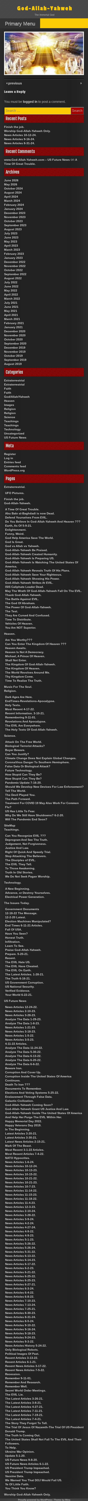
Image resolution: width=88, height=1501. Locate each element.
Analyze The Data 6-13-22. (23, 1056)
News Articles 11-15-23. (21, 1194)
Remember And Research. (23, 1382)
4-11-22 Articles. (16, 1043)
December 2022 (14, 262)
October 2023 (13, 221)
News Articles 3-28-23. (20, 1015)
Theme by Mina (62, 1500)
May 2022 (10, 290)
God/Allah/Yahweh (17, 396)
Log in (8, 458)
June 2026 (11, 180)
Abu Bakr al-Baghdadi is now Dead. (30, 513)
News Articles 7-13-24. (20, 1304)
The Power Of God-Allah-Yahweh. (28, 607)
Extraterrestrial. (14, 487)
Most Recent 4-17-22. (20, 709)
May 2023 (10, 241)
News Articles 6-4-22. (19, 1292)
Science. (10, 735)
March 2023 (12, 249)
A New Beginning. (17, 888)
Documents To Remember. (23, 1088)
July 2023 (10, 233)
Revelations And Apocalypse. (25, 721)
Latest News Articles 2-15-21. (25, 1141)
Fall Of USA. (13, 929)
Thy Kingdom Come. (19, 676)
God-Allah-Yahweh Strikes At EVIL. (29, 582)
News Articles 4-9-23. (19, 1235)
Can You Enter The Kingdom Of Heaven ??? (35, 644)
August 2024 (13, 192)
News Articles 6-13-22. (20, 1255)
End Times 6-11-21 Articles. (24, 925)
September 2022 (15, 274)
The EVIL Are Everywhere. (23, 725)
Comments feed (15, 466)
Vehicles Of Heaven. (19, 623)
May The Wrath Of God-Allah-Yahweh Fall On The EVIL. (43, 591)
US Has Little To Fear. (20, 811)
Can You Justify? (17, 754)
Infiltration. (12, 941)
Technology (12, 429)
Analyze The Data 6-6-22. (22, 1064)
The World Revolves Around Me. (27, 672)
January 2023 (13, 257)
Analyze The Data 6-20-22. (23, 1060)
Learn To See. (14, 945)
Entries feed (12, 462)
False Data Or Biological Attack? (27, 766)
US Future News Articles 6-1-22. (27, 1464)
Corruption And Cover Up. (23, 1072)
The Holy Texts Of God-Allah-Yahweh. (31, 729)
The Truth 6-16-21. (17, 978)
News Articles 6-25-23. (20, 1280)
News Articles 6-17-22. (20, 1264)
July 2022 (10, 282)
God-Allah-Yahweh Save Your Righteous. (33, 574)
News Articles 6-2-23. (19, 1268)
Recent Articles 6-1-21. (20, 1362)
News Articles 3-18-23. (20, 1031)
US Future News (15, 437)
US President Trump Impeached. (27, 1468)
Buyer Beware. (15, 750)
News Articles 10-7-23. (20, 1186)
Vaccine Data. (14, 1476)
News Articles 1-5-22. (19, 1035)
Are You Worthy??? (18, 639)
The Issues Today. (16, 903)
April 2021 (11, 315)
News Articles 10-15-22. (21, 1174)
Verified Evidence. (17, 990)
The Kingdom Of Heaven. (22, 668)
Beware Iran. (13, 1068)
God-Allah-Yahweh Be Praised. (26, 550)
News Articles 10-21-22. (21, 1178)
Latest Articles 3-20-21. (21, 1133)
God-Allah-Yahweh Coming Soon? (29, 1105)
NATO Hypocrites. (17, 1158)
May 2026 (10, 184)
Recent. (10, 958)
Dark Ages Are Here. (19, 697)
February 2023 (14, 253)
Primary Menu (20, 23)
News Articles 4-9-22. (19, 1231)
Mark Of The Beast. (18, 1145)
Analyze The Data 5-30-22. (23, 1051)
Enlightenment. (15, 529)
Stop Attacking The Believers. (25, 856)
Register (10, 454)
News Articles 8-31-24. (19, 143)
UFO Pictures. (14, 493)
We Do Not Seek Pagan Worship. (27, 876)
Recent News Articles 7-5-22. (25, 1370)
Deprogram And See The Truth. (26, 839)
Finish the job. (14, 126)
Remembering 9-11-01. (20, 717)
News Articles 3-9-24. (19, 1219)
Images (9, 405)
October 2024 (13, 188)
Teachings (11, 421)
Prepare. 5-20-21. (16, 954)
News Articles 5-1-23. (19, 1239)
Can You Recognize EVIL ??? (25, 835)
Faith (7, 388)
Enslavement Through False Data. (28, 1096)
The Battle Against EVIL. (22, 599)
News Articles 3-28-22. (20, 1215)
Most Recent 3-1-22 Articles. (24, 1149)
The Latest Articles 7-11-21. (24, 1410)
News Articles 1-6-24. (19, 1162)
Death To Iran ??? (17, 1084)
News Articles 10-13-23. (21, 1170)
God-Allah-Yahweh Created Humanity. (31, 554)
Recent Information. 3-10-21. (25, 713)
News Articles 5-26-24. (20, 1247)
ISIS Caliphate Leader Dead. (24, 586)
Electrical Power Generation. (25, 896)
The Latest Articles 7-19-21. (24, 1415)
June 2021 (11, 306)
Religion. (10, 690)
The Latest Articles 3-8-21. (23, 1402)
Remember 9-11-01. (18, 1378)
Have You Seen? (16, 933)
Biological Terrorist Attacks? (25, 746)
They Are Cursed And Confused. (27, 615)
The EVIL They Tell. (18, 864)
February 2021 (14, 323)
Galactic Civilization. (19, 1100)
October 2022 (13, 270)
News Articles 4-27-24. (20, 1227)
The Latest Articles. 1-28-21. (24, 974)
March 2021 (12, 319)
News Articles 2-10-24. (20, 1211)
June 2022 (11, 286)
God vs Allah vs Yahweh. (22, 546)
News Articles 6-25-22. (20, 1276)
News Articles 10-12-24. (20, 135)
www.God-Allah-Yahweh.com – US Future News (37, 159)
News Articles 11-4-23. (20, 1202)
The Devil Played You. (20, 794)
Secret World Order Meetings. (25, 1390)
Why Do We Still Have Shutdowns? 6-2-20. (34, 815)
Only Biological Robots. (21, 1349)
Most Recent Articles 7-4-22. (24, 1153)
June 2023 (11, 237)
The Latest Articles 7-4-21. (23, 1419)
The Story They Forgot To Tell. (26, 1423)
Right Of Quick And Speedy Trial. (28, 852)
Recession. (13, 1374)
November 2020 (15, 335)
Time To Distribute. (18, 619)
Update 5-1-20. (15, 1455)
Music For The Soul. (18, 686)
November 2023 (15, 217)
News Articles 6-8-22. (19, 1296)
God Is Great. (14, 542)
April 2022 (11, 294)
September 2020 (15, 343)
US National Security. (19, 986)
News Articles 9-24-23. (20, 1337)
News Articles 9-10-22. (20, 1325)
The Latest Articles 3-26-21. (24, 1398)
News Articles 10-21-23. (21, 1182)
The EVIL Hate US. (17, 962)
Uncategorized (14, 433)
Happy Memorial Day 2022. (23, 1121)
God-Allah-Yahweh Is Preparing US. (29, 558)
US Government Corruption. (24, 982)
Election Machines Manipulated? (28, 921)
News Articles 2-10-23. (20, 1011)
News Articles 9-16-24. (19, 139)
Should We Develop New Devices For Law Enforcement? (44, 786)
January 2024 (13, 208)
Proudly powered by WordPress (35, 1500)
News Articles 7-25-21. (20, 1308)
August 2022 (13, 278)
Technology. (12, 882)
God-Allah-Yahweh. (17, 503)
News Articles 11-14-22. (21, 1190)
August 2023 (13, 229)
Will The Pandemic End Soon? (26, 819)
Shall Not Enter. (16, 660)
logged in (30, 101)
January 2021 (13, 327)
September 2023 (15, 225)
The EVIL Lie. (14, 1394)
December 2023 (14, 213)
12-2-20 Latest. (15, 917)
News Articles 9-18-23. (20, 1333)
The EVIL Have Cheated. (22, 966)
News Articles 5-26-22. (20, 1243)
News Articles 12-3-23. (20, 1207)
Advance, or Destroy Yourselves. (28, 892)
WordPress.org (14, 470)
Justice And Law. (17, 848)
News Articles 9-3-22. (19, 1341)
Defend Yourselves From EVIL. (26, 517)
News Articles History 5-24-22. (26, 1345)
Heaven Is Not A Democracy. (24, 652)
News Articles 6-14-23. (20, 1260)
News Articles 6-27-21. (20, 1284)
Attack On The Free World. (23, 741)
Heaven (9, 400)
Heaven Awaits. (15, 648)
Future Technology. (18, 770)
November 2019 (15, 351)
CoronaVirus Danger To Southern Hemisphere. (37, 762)
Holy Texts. (13, 705)
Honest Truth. (14, 937)
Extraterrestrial (14, 380)
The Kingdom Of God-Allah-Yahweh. (30, 664)
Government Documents (22, 909)
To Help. (11, 1447)
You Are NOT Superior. (20, 627)
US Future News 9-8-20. (21, 1459)
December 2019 (14, 347)
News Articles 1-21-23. (20, 1027)
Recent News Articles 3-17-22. (25, 1366)
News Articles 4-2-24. (19, 1223)
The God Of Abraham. (20, 603)
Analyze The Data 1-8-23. (22, 1023)
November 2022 (15, 266)
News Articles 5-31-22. (20, 1251)
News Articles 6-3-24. (19, 1288)
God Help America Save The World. (29, 537)
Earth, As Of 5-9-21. (18, 525)
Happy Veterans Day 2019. (23, 1125)
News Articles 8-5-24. (19, 1321)
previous (14, 83)
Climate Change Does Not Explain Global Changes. (40, 758)
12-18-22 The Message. (21, 913)
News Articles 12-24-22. (21, 1007)
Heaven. (9, 633)
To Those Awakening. (20, 868)
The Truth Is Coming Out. (22, 1435)
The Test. (11, 611)
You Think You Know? (20, 1488)
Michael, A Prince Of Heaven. (25, 656)
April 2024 (11, 196)
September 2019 (15, 359)
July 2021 (10, 302)
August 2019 (13, 364)
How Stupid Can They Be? (23, 774)
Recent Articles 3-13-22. (21, 1357)
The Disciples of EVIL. (20, 860)
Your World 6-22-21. (18, 994)
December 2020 (14, 331)
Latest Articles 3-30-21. (21, 1137)
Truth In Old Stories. (19, 872)
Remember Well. (16, 1386)
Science (9, 417)
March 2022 (12, 298)
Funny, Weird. (14, 533)
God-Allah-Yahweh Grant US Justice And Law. (37, 1109)
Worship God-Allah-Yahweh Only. (27, 131)
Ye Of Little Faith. (17, 1484)
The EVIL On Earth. (18, 970)
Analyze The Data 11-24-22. (24, 1047)
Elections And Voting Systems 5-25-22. (32, 1092)
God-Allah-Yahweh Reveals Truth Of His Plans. (37, 570)
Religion (10, 409)
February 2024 (14, 204)
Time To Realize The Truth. (23, 680)
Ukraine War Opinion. (20, 1451)
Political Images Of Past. (22, 1353)
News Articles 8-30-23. (20, 1313)
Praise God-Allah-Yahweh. (23, 950)
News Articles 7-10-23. (20, 1300)
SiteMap (9, 825)
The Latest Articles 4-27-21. (24, 1406)
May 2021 (10, 310)
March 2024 (12, 200)
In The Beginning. (17, 1129)
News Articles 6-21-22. (20, 1272)
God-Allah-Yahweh (45, 8)
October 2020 (13, 339)
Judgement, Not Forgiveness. (25, 843)
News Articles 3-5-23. (19, 1039)
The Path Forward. (18, 799)
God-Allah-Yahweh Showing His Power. (32, 578)
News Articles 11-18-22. (21, 1198)
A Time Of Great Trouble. (22, 509)
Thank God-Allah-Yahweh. (23, 595)
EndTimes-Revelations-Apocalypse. (30, 701)
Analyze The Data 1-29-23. (23, 1019)
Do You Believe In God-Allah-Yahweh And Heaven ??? (42, 521)
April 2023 (11, 245)
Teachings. (11, 829)
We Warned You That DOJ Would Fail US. (33, 1480)
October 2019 (13, 355)
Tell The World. (15, 790)
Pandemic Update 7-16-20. (23, 782)
